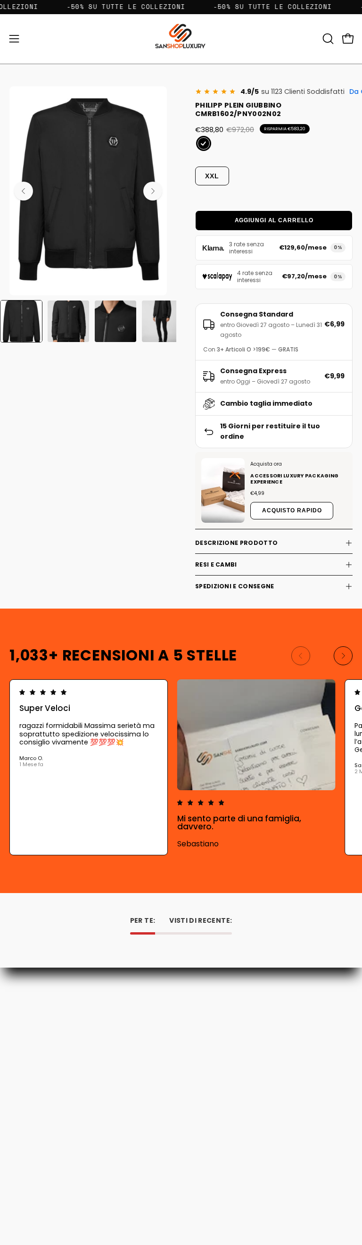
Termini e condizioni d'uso (231, 1044)
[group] (181, 767)
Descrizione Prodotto (236, 543)
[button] (327, 38)
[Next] (152, 191)
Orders (20, 1143)
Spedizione (207, 1031)
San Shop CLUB (214, 1057)
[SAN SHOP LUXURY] (181, 39)
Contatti (204, 1005)
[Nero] (203, 143)
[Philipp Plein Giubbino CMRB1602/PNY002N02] (21, 321)
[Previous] (23, 191)
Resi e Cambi (216, 564)
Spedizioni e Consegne (234, 586)
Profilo (19, 1157)
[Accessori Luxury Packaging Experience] (223, 490)
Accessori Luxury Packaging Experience (294, 478)
